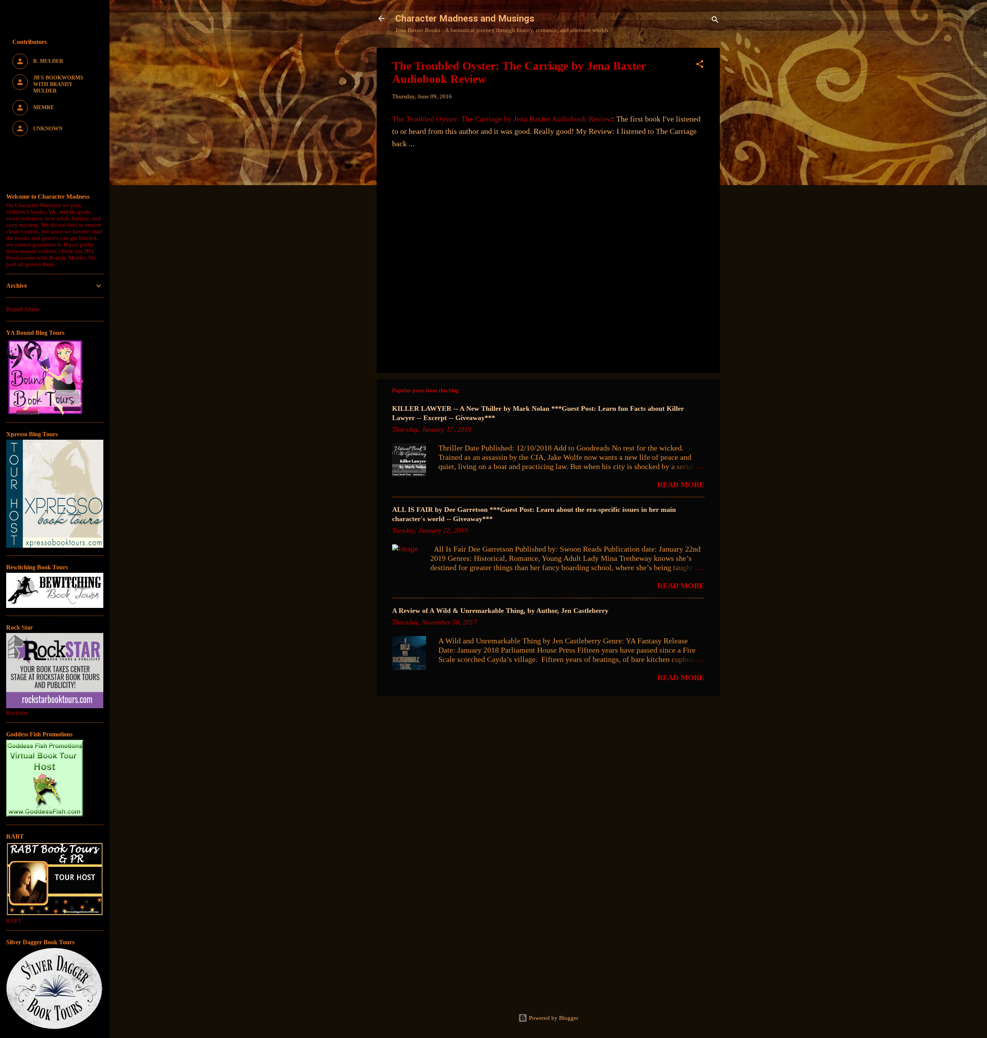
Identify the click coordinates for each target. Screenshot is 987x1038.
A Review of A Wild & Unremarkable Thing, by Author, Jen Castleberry (500, 610)
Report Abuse (23, 309)
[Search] (715, 21)
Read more (680, 484)
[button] (699, 65)
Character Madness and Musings (464, 18)
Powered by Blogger (552, 1018)
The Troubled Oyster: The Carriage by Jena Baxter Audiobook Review (502, 119)
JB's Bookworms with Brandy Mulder (50, 254)
